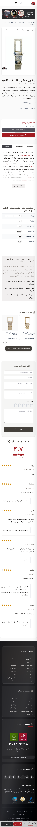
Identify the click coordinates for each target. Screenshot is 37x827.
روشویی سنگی (20, 22)
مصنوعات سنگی (31, 22)
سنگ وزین (24, 180)
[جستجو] (21, 3)
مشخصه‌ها (19, 146)
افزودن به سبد (5, 824)
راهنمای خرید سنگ (22, 812)
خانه (31, 812)
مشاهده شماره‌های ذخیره (17, 757)
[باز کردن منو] (3, 3)
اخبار (8, 812)
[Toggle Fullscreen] (18, 29)
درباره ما (21, 814)
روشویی (28, 178)
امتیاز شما (30, 401)
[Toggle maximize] (32, 29)
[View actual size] (23, 29)
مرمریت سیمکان (25, 155)
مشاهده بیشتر (18, 186)
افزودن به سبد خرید (17, 130)
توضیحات (30, 146)
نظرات (6, 146)
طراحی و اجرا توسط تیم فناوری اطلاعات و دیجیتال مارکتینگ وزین (18, 820)
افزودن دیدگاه (18, 429)
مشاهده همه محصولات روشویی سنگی (18, 348)
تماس (15, 814)
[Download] (27, 29)
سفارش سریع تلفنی (17, 135)
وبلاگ (13, 812)
